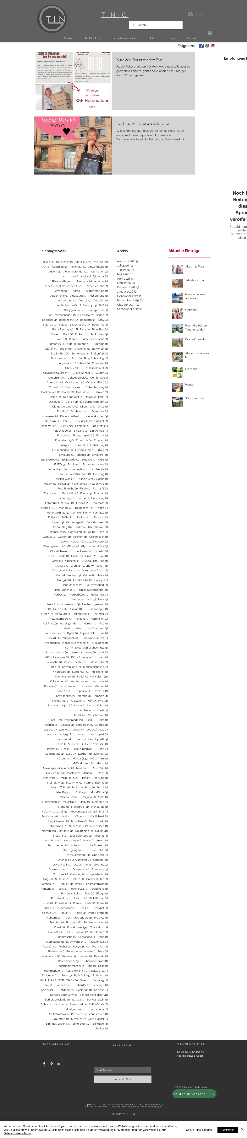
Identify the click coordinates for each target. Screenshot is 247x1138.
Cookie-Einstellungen (199, 1130)
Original (50, 879)
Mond (63, 806)
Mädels (81, 816)
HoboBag (62, 613)
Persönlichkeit (71, 893)
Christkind (73, 367)
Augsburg (78, 295)
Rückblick (48, 980)
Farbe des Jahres (95, 464)
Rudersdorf (50, 975)
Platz (90, 903)
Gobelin (101, 551)
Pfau (89, 893)
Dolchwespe (80, 411)
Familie (74, 464)
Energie (66, 445)
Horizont (81, 618)
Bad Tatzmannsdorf (61, 314)
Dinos (102, 406)
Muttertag (50, 816)
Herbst (60, 594)
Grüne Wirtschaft (95, 565)
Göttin (89, 575)
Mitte (103, 797)
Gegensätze (56, 531)
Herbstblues (79, 594)
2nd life (101, 261)
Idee (80, 628)
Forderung (66, 498)
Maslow (73, 772)
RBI (69, 932)
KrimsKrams (98, 700)
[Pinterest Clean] (51, 1064)
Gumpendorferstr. (95, 570)
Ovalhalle (50, 883)
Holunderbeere (61, 618)
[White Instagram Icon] (58, 1064)
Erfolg (102, 449)
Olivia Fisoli (62, 864)
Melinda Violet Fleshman (64, 782)
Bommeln (100, 348)
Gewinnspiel (98, 536)
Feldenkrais (99, 483)
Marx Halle (55, 772)
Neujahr (60, 835)
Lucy (71, 753)
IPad (103, 623)
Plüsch (49, 907)
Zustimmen (227, 1130)
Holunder (100, 613)
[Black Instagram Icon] (207, 46)
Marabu (82, 768)
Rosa (103, 965)
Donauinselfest (71, 416)
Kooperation (64, 691)
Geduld (101, 527)
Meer (103, 772)
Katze (54, 666)
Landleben (84, 724)
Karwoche (54, 662)
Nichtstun (53, 840)
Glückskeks (83, 551)
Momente (100, 801)
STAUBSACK (68, 980)
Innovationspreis (96, 637)
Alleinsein (88, 276)
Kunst (102, 710)
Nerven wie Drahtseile (57, 830)
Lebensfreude (97, 729)
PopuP (65, 912)
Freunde (65, 507)
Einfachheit (99, 430)
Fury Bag (100, 512)
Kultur (102, 705)
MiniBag (81, 792)
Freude (48, 507)
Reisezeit (69, 956)
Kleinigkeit (99, 671)
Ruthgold (100, 975)
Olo (78, 864)
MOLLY (80, 758)
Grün (75, 565)
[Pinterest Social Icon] (213, 46)
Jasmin (76, 652)
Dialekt (72, 401)
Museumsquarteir (55, 811)
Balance (50, 324)
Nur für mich (98, 845)
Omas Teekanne (96, 864)
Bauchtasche (80, 324)
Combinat (99, 377)
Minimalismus (70, 797)
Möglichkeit (99, 816)
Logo (103, 748)
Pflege (102, 893)
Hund (65, 623)
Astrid (78, 290)
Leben (78, 729)
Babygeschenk (75, 310)
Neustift (101, 835)
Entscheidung (97, 445)
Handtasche (82, 580)
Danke (68, 392)
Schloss (101, 989)
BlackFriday (99, 334)
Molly (85, 801)
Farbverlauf (70, 474)
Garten (58, 522)
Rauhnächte (54, 941)
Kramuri (84, 695)
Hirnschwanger (96, 609)
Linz (65, 748)
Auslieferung (98, 295)
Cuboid (56, 387)
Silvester (78, 1018)
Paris (62, 888)
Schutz (78, 999)
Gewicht (80, 536)
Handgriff (63, 580)
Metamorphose (83, 787)
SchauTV (82, 985)
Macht (102, 763)
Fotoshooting (98, 498)
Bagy (103, 319)
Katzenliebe (71, 666)
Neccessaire (78, 826)
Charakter (100, 363)
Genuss (49, 536)
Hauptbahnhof (64, 589)
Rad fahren (99, 932)
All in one (70, 276)
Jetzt (103, 652)
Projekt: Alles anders (77, 917)
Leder (51, 734)
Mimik (102, 787)
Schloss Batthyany (63, 994)
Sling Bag (81, 1023)
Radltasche (67, 936)
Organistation (97, 874)
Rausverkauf (98, 941)
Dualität (101, 421)
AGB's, (178, 1087)
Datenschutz (188, 1087)
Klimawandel (65, 676)
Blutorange (82, 343)
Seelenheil (78, 1004)
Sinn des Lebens (58, 1023)
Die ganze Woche (65, 406)
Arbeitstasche (97, 286)
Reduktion (99, 946)
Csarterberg (74, 382)
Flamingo (51, 493)
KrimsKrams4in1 (60, 705)
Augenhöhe (59, 295)
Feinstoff (80, 483)
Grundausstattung (95, 560)
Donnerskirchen (96, 416)
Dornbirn (52, 421)
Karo (103, 657)
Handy (101, 580)
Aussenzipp (67, 300)
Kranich (101, 695)
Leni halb (62, 744)
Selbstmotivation (61, 1014)
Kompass (100, 681)
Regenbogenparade (80, 951)
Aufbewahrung (97, 290)
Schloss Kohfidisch (94, 994)
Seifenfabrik (98, 1004)
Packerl (66, 883)
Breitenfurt (99, 353)
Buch (77, 358)
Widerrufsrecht (202, 1087)
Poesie (85, 907)
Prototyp (56, 922)
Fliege (86, 493)
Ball (63, 324)
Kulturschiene (84, 710)
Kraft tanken (65, 695)
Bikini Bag (100, 329)
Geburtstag (62, 527)
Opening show (59, 869)
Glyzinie (88, 546)
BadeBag (86, 314)
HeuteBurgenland (95, 604)
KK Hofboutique (83, 657)
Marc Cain (100, 768)
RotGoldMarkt (76, 970)
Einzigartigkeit (83, 435)
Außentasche (67, 305)
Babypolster (98, 310)
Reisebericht (50, 956)
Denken (101, 392)
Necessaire (99, 826)
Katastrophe (98, 662)
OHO (91, 850)
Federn (50, 483)
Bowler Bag (60, 353)
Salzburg (100, 980)
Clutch (102, 372)
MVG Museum (83, 763)
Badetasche (68, 319)
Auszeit (85, 300)
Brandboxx (80, 353)
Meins (85, 777)
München (79, 821)
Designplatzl (73, 396)
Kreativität (60, 700)
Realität (49, 946)
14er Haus (83, 261)
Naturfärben (57, 826)
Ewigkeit (88, 459)
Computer (55, 382)
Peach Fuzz (78, 888)
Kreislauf (78, 700)
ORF (103, 850)
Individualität (71, 637)
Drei (66, 421)
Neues (101, 830)
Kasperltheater (75, 662)
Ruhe (67, 975)
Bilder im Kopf (62, 334)
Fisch (85, 488)
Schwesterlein (97, 999)
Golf (51, 556)
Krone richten (84, 705)
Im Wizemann (97, 628)
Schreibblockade (57, 999)
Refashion (56, 951)
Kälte (103, 719)
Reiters (86, 956)
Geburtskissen (97, 522)
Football (101, 493)
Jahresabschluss (95, 647)
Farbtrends (99, 469)
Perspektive (99, 888)
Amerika (101, 281)
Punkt (59, 927)
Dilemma (87, 406)
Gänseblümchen (68, 575)
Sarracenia (64, 985)
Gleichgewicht (54, 546)
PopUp (49, 912)
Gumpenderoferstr (66, 570)
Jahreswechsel (57, 652)
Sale (85, 980)
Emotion (101, 440)
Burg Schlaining (96, 358)
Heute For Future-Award (63, 604)
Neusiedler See (80, 835)
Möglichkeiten (58, 821)
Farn (86, 474)
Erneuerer (100, 454)
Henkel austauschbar (93, 589)
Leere (82, 734)
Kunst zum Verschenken (91, 715)
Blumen (54, 343)
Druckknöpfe (82, 421)
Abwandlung (98, 266)
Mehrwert (50, 777)
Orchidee (60, 874)
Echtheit (82, 425)
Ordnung (77, 874)
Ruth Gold (82, 975)
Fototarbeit (54, 502)
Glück (102, 546)
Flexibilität (70, 493)
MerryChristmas (96, 782)
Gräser (62, 565)
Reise (102, 951)
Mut (103, 811)
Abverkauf (78, 266)
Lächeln (101, 753)
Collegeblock (78, 377)
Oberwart (100, 854)
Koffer (82, 676)
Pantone (48, 888)
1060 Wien (64, 261)
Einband (81, 430)
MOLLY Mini (99, 758)
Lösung (63, 758)
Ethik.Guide (70, 459)
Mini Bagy (64, 792)
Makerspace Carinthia (58, 768)
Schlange (84, 989)
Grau (103, 556)
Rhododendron (96, 961)
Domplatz (100, 411)
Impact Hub (89, 633)
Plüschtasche (67, 907)
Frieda (102, 507)
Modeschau (51, 801)
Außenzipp (88, 305)
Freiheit (82, 502)
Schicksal (49, 989)
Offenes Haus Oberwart (74, 859)
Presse (80, 912)
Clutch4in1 (56, 377)
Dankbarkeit (50, 392)
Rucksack (98, 970)
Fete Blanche (68, 488)
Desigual (56, 401)
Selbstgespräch (75, 1009)
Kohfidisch (99, 676)
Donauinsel (49, 416)
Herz (103, 599)
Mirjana (89, 797)
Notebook (78, 845)
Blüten (51, 348)
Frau (69, 502)
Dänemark (49, 425)
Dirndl (62, 411)
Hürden (90, 623)
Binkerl (81, 334)
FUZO (59, 464)
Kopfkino (83, 691)
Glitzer (73, 546)
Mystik (66, 816)
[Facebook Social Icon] (201, 46)
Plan (78, 903)
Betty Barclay (62, 329)
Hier (46, 609)
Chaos (84, 363)
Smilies (101, 1028)
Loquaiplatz (54, 753)
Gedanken (84, 527)
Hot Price (50, 623)
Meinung (101, 777)
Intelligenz (99, 642)
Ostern (78, 879)
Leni (81, 739)
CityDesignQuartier (56, 372)
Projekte (101, 917)
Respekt (101, 956)
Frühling (84, 512)
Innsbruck (52, 642)
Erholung (66, 454)
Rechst (64, 946)
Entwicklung (84, 449)
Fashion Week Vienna (93, 478)
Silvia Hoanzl (98, 1018)
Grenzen (72, 560)
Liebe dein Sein (96, 744)
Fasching (100, 474)
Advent (54, 271)
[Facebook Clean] (44, 1064)
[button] (93, 38)
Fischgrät (100, 488)
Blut (67, 343)
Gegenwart (77, 531)
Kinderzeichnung (95, 666)
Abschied (59, 266)
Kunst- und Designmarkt (66, 719)
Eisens (102, 435)
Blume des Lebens (94, 339)
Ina (104, 633)
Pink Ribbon (98, 898)
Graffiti (77, 556)
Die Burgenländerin (94, 401)
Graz (57, 560)
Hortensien (99, 618)
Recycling (81, 946)
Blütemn (101, 343)
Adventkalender (76, 271)
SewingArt (60, 1018)
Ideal (68, 628)
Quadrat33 (55, 932)
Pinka (48, 903)
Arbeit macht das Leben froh (65, 286)
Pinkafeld (63, 903)
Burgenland (67, 363)
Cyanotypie (74, 387)
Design (54, 396)
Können (51, 724)
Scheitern (100, 985)
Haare (102, 575)
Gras (90, 556)
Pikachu (80, 898)
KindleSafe (61, 671)
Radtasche (87, 936)
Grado (63, 556)
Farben (55, 469)
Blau (73, 339)
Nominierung (58, 845)
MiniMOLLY (99, 792)
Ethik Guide (50, 459)
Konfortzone (69, 686)
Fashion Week (64, 478)
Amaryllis (84, 281)
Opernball (81, 869)
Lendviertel (65, 739)
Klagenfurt (80, 671)
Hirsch (47, 613)
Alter (103, 276)
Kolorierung (59, 681)
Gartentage (75, 522)
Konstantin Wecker (94, 686)
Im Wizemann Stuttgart (61, 633)
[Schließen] (242, 1129)
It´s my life (73, 647)
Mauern (88, 772)
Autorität (101, 300)
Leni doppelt (98, 739)
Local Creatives (84, 748)
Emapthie (84, 440)
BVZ (103, 305)
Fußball (68, 517)
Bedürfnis (100, 324)
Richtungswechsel (71, 965)
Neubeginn (84, 830)
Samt (48, 985)
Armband (62, 290)
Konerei (50, 686)
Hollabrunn (81, 613)
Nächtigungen (73, 850)
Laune (64, 729)
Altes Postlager (63, 281)
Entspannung (62, 449)
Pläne (102, 903)
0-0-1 (48, 261)
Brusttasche (60, 358)
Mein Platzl (69, 777)
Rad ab (81, 932)
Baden (102, 314)
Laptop (101, 724)
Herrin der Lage (84, 599)
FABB (103, 459)
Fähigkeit (84, 517)
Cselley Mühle (97, 382)
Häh (77, 623)
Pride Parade (98, 912)
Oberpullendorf (78, 854)
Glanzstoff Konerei (94, 541)
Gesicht (64, 536)
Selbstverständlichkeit (92, 1014)
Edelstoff (99, 425)
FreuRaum (99, 502)
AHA (45, 266)
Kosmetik (100, 691)
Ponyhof (101, 907)
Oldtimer (100, 859)
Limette (52, 748)
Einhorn (63, 435)
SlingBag (100, 1023)
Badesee (49, 319)
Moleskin (70, 801)
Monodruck (80, 806)
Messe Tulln (60, 787)
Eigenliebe (62, 430)
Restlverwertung (70, 961)
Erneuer (83, 454)
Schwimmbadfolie (54, 1004)
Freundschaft (84, 507)
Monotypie (99, 806)
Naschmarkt (98, 821)
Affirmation (99, 271)
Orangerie (99, 869)
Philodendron (61, 898)
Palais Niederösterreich (91, 883)
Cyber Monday (97, 387)
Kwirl (91, 719)
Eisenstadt (64, 440)
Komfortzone (80, 681)
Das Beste (84, 392)
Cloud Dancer (83, 372)
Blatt (61, 339)
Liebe (77, 744)
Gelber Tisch (98, 531)
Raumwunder (76, 941)
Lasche (50, 729)
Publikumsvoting (96, 922)
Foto (81, 498)
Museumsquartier (83, 811)
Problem (53, 917)
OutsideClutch (97, 879)
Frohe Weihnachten (61, 512)
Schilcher (66, 989)
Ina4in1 (53, 637)
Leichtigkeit (99, 734)
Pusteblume (77, 927)
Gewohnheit (70, 541)
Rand (103, 936)
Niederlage (72, 840)
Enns (80, 445)
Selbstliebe (99, 1009)
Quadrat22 (99, 927)
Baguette (87, 319)
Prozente (73, 922)
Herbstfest (99, 594)
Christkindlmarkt (96, 367)
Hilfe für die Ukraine (68, 609)
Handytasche (72, 584)
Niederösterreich (95, 840)
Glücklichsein (61, 551)
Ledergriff (66, 734)
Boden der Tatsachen (74, 348)
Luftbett (85, 753)
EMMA (66, 425)
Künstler (67, 724)
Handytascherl (96, 584)
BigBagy (82, 329)
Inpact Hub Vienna (75, 642)
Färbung (101, 517)
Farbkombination (76, 469)
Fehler (64, 483)
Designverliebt (96, 396)
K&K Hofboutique (56, 657)
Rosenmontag (52, 970)
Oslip (64, 879)
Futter (53, 517)
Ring (91, 965)
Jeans (90, 652)
